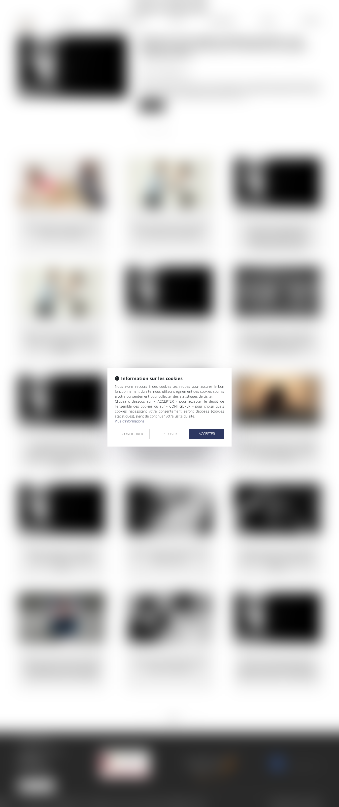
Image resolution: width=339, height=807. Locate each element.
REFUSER (170, 433)
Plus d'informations (129, 421)
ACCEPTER (207, 433)
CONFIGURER (132, 433)
